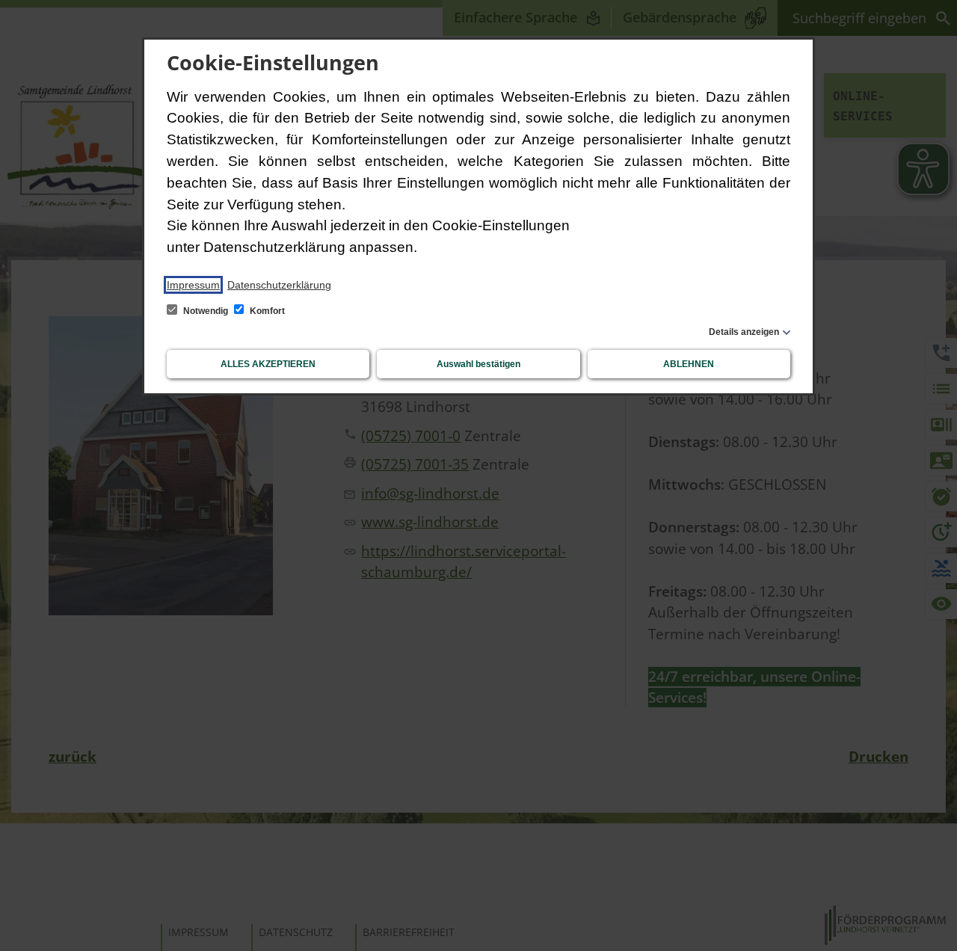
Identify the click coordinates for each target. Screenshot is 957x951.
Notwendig (205, 311)
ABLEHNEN (688, 364)
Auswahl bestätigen (478, 364)
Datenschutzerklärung (279, 285)
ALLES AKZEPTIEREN (268, 364)
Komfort (266, 311)
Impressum (193, 285)
